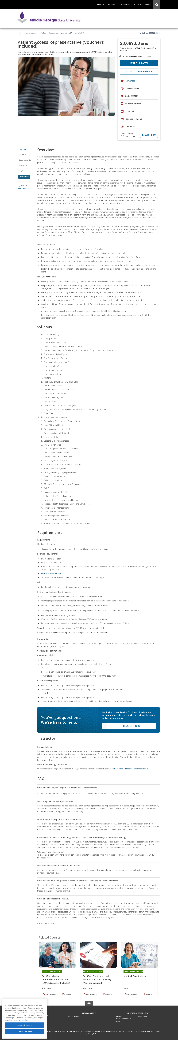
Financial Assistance (123, 1019)
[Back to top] (89, 1012)
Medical (43, 33)
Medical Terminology (135, 976)
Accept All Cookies (25, 1025)
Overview (22, 149)
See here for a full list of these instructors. (129, 768)
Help (118, 1021)
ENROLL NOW (139, 63)
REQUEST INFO (149, 135)
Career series (131, 80)
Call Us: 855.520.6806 (149, 33)
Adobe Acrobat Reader (51, 573)
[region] (24, 1019)
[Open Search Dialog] (156, 4)
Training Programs (31, 33)
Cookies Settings (25, 1031)
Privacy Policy (93, 1034)
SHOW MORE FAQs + (46, 923)
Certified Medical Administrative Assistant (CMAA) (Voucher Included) (56, 979)
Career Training (73, 1016)
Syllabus (22, 154)
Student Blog (142, 1016)
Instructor (23, 165)
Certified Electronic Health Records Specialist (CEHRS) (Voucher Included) (97, 979)
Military (119, 1016)
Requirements (25, 160)
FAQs (21, 170)
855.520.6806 (23, 189)
